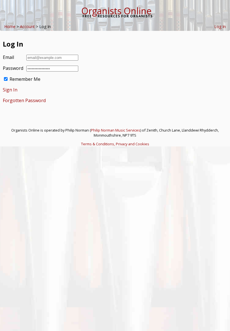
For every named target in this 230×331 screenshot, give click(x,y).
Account (27, 26)
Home (9, 26)
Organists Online (116, 11)
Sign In (10, 90)
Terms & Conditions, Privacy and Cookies (115, 143)
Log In (220, 26)
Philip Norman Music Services (115, 130)
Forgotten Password (24, 100)
